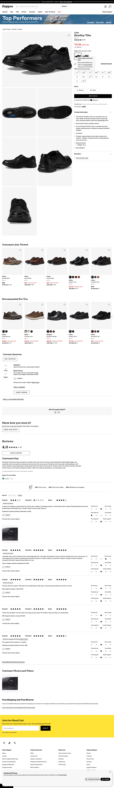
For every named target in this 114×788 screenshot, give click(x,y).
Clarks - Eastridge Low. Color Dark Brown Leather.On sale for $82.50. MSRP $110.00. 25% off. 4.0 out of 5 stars (12, 323)
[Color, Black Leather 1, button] (98, 331)
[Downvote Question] (6, 373)
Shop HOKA (100, 22)
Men (11, 12)
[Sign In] (105, 6)
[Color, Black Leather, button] (6, 331)
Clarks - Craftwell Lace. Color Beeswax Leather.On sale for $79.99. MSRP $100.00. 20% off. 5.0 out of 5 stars (34, 323)
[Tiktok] (9, 743)
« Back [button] (4, 29)
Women (4, 12)
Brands (24, 12)
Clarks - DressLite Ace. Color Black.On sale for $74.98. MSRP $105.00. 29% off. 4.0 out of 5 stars (79, 323)
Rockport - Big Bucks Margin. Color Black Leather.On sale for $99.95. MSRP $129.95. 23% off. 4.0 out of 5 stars (57, 323)
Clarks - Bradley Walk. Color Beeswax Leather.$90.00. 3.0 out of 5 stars (12, 266)
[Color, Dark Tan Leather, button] (78, 277)
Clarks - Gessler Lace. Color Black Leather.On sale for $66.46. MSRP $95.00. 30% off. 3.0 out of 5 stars (79, 268)
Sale (59, 12)
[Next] (111, 316)
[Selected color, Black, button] (70, 331)
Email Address (8, 728)
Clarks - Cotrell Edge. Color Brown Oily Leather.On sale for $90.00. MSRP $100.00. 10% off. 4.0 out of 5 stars (57, 266)
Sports (40, 12)
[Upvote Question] (6, 365)
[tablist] (42, 478)
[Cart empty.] (110, 6)
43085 (84, 106)
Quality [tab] (7, 478)
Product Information (81, 112)
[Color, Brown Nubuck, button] (95, 277)
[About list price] (80, 47)
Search (64, 6)
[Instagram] (4, 743)
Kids (17, 12)
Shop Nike (90, 22)
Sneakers (32, 12)
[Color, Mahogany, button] (76, 277)
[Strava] (15, 743)
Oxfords (14, 29)
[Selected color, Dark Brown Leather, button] (3, 331)
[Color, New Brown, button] (53, 331)
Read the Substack (66, 1)
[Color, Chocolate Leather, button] (50, 331)
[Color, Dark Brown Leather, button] (73, 277)
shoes (9, 29)
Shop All (108, 22)
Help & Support (107, 12)
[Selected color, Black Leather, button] (70, 277)
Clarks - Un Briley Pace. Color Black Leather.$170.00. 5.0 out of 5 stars (101, 268)
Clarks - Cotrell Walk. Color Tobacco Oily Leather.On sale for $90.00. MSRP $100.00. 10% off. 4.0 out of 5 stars (34, 266)
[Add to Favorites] (20, 250)
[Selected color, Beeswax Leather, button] (25, 331)
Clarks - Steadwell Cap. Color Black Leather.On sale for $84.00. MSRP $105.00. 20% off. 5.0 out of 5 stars (101, 323)
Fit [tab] (12, 478)
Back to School (50, 12)
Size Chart (77, 154)
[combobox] (39, 6)
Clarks (20, 29)
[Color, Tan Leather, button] (98, 277)
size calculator (88, 64)
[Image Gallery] (10, 534)
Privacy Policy (62, 775)
